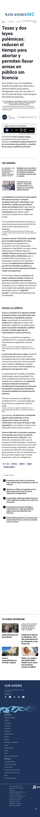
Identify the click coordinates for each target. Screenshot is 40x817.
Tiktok (14, 697)
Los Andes (3, 21)
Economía (7, 723)
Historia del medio (10, 778)
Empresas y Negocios (11, 742)
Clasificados (8, 767)
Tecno (6, 750)
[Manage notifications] (35, 808)
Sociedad (7, 726)
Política (6, 720)
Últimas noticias (9, 717)
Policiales (7, 728)
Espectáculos (8, 734)
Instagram (10, 697)
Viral (5, 753)
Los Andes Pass (9, 761)
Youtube (23, 697)
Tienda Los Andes (10, 764)
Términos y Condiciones (12, 770)
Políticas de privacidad (11, 773)
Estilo (6, 745)
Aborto (22, 464)
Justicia (14, 464)
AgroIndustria (8, 748)
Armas (29, 464)
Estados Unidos (9, 467)
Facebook (5, 697)
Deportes (7, 731)
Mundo (11, 21)
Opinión (6, 739)
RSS (5, 775)
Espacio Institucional (11, 756)
